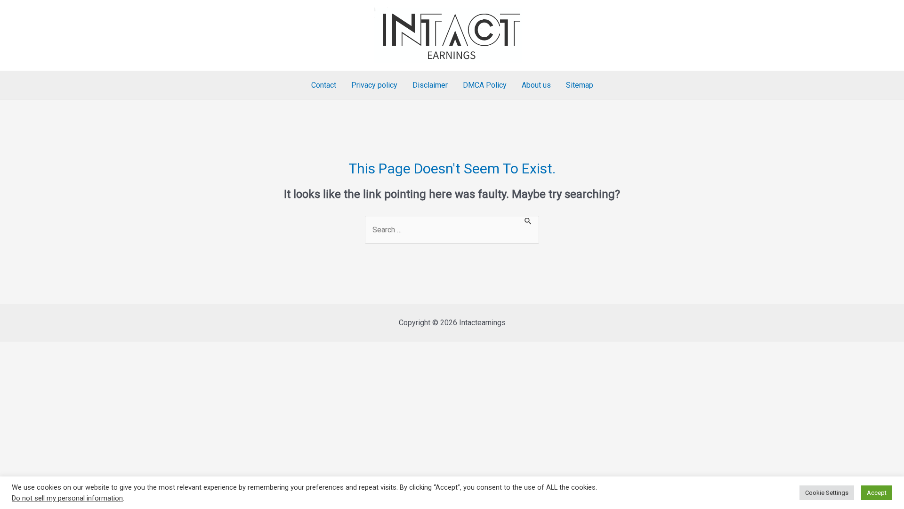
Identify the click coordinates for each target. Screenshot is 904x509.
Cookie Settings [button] (826, 492)
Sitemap (579, 85)
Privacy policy (374, 85)
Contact (323, 85)
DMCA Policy (485, 85)
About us (536, 85)
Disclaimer (430, 85)
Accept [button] (877, 492)
